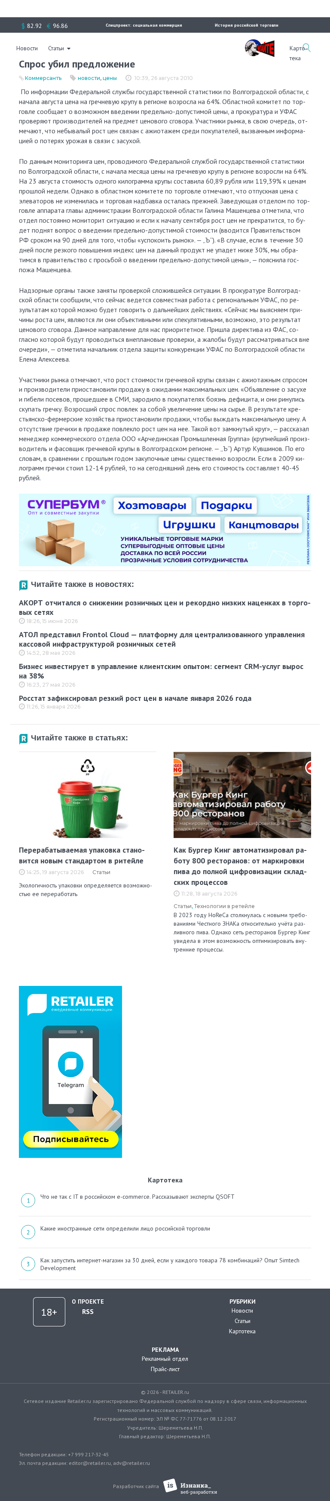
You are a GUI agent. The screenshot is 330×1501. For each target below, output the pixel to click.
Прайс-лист (165, 1369)
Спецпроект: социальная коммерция (144, 25)
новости (89, 78)
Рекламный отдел (165, 1359)
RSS (88, 1311)
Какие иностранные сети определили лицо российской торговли (125, 1228)
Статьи (56, 48)
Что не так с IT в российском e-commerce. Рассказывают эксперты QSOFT (137, 1196)
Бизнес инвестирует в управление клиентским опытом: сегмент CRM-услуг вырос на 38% (161, 671)
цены (110, 78)
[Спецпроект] (259, 43)
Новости (27, 48)
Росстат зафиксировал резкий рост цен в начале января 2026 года (135, 698)
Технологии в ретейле (224, 906)
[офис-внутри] (165, 497)
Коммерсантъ (43, 78)
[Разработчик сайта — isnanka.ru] (190, 1487)
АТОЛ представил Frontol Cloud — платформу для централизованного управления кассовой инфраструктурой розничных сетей (162, 639)
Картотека (242, 1331)
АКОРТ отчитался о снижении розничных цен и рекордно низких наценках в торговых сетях (165, 607)
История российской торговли (246, 25)
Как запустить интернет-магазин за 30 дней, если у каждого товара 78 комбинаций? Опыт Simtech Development (169, 1264)
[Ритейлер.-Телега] (70, 989)
